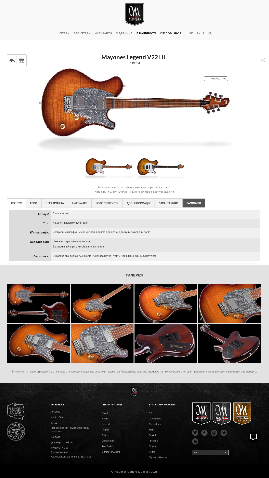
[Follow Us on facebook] (204, 433)
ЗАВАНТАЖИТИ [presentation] (168, 203)
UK (191, 33)
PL (204, 33)
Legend (106, 424)
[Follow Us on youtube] (195, 441)
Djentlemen (108, 440)
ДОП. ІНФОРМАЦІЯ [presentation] (138, 203)
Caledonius (155, 418)
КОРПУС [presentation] (16, 203)
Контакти (56, 436)
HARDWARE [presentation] (79, 203)
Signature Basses (158, 457)
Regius (105, 429)
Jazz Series (107, 446)
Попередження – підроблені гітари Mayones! (70, 429)
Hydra (105, 418)
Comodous (155, 424)
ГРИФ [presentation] (33, 203)
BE (150, 413)
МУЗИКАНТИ (103, 33)
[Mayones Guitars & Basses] (134, 14)
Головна (55, 411)
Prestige (153, 440)
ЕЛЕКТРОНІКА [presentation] (55, 203)
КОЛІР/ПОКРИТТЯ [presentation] (107, 203)
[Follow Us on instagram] (214, 433)
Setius (105, 435)
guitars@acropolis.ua (62, 442)
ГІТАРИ (64, 33)
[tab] (16, 203)
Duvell (105, 413)
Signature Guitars (111, 451)
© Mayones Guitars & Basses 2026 (134, 471)
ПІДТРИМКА (124, 33)
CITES (54, 422)
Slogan (152, 446)
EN (199, 33)
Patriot (152, 435)
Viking (152, 451)
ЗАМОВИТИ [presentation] (193, 203)
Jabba (152, 429)
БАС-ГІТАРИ (82, 33)
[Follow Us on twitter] (224, 433)
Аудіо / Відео (58, 417)
